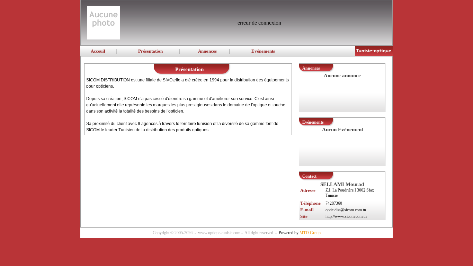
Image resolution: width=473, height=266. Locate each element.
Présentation (150, 51)
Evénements (263, 51)
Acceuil (98, 51)
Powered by (300, 232)
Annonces (207, 51)
